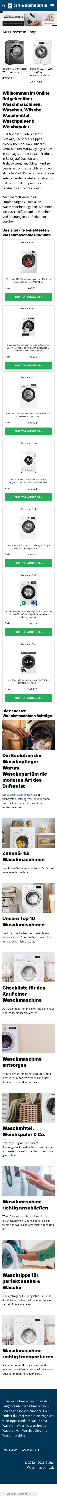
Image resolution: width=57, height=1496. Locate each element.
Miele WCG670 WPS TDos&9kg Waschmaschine (41, 72)
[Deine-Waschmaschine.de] (27, 5)
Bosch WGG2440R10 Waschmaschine (14, 70)
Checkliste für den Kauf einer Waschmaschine (23, 994)
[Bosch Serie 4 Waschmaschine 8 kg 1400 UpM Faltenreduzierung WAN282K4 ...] (28, 527)
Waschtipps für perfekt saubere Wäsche (21, 1281)
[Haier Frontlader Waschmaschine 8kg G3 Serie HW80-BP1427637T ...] (28, 662)
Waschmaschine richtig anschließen (25, 1205)
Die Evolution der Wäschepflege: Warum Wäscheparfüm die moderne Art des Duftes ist (24, 771)
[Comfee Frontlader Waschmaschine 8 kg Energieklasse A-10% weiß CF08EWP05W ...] (28, 461)
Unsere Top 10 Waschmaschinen (23, 921)
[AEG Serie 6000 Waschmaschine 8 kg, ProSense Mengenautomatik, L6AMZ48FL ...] (28, 261)
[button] (3, 5)
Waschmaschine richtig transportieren (27, 1353)
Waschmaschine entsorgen (22, 1062)
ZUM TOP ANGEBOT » (28, 296)
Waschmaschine (16, 795)
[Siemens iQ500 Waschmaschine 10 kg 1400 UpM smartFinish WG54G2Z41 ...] (28, 395)
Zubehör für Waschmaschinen (23, 856)
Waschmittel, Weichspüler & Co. (24, 1131)
